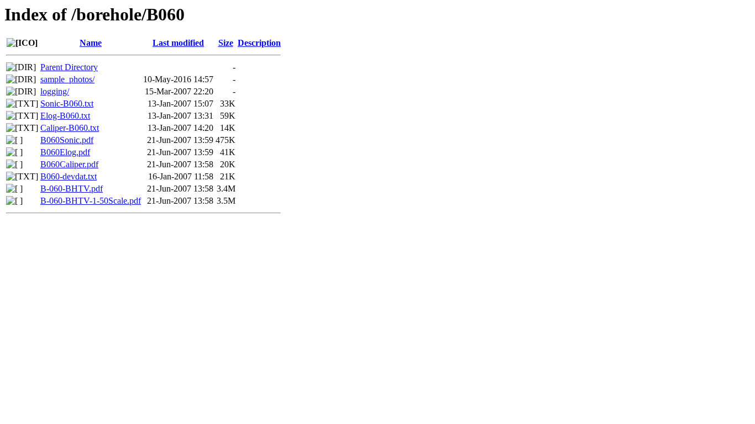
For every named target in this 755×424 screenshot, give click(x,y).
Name (91, 42)
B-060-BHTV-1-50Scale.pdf (90, 200)
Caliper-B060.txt (69, 127)
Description (259, 42)
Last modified (178, 42)
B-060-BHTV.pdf (71, 188)
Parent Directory (69, 67)
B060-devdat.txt (68, 176)
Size (225, 42)
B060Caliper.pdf (69, 164)
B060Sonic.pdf (66, 140)
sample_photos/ (67, 79)
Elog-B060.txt (65, 115)
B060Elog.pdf (65, 152)
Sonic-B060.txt (66, 103)
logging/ (54, 91)
